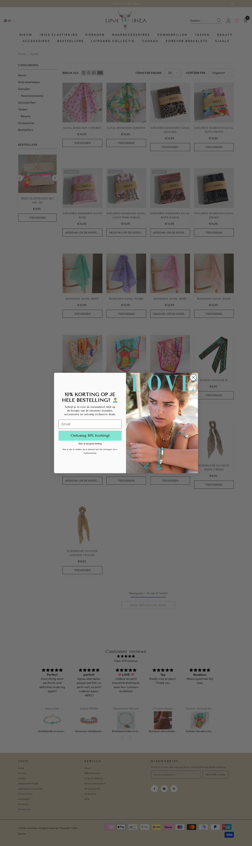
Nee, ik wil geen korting (90, 443)
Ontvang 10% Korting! (90, 435)
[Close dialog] (193, 377)
